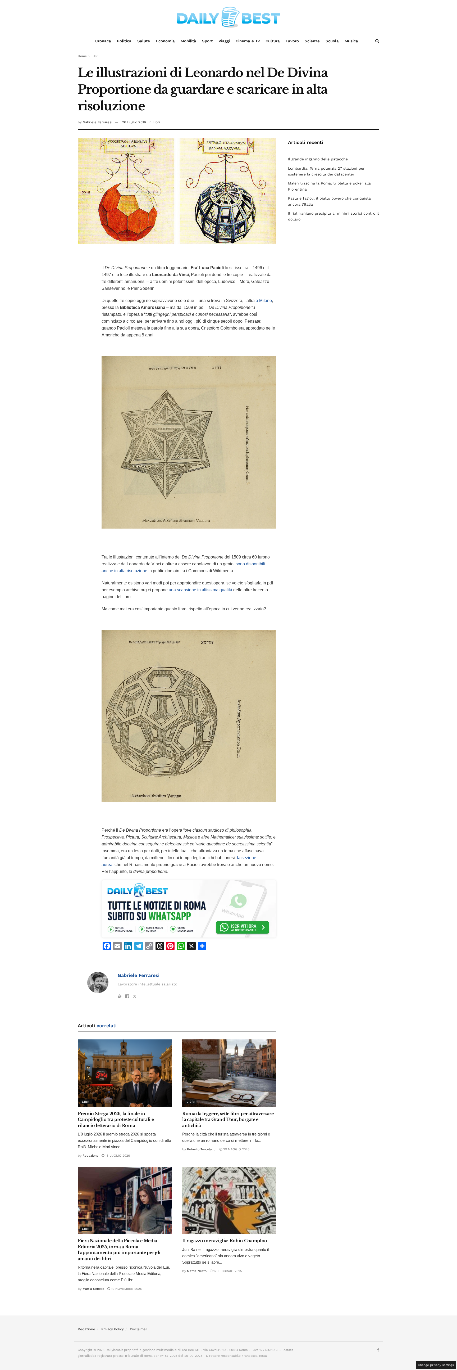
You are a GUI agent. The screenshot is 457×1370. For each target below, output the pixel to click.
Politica (124, 41)
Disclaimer (138, 1329)
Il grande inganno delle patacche (318, 159)
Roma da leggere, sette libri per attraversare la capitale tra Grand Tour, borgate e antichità (228, 1119)
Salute (143, 41)
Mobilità (188, 41)
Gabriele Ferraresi (97, 122)
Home (82, 56)
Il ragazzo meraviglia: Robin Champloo (224, 1240)
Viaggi (224, 41)
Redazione (90, 1155)
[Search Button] (377, 41)
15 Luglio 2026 (117, 1155)
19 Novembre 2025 (126, 1289)
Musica (351, 41)
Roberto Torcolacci (201, 1149)
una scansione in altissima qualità (200, 590)
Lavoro (292, 41)
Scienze (312, 41)
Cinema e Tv (248, 41)
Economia (165, 41)
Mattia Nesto (197, 1271)
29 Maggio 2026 (235, 1149)
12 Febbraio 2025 (227, 1271)
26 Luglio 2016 (134, 122)
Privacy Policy (112, 1329)
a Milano (264, 300)
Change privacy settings (436, 1365)
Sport (207, 41)
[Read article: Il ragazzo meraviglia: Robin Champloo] (229, 1200)
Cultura (273, 41)
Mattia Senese (93, 1289)
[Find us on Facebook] (378, 1350)
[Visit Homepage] (228, 17)
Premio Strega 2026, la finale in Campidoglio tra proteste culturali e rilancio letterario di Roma (116, 1119)
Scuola (332, 41)
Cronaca (103, 41)
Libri (95, 56)
